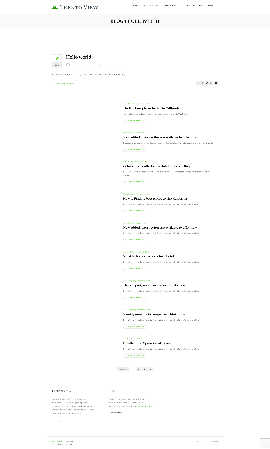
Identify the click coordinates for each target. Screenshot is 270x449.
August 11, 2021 (105, 64)
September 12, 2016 (144, 194)
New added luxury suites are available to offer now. (160, 137)
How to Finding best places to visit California (155, 198)
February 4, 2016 (145, 280)
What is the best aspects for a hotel (148, 256)
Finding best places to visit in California (151, 108)
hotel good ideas (129, 252)
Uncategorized (124, 65)
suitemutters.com (146, 406)
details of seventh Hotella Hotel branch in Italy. (157, 166)
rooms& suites (128, 133)
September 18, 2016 (144, 103)
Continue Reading (65, 83)
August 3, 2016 (143, 252)
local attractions (129, 104)
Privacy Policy (116, 413)
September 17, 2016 (143, 132)
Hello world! (79, 57)
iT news (126, 339)
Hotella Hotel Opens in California (146, 343)
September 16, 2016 (139, 161)
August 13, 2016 (142, 223)
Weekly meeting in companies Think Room (154, 314)
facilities (126, 162)
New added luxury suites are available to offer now (160, 227)
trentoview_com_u (87, 64)
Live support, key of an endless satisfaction (154, 285)
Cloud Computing (129, 281)
